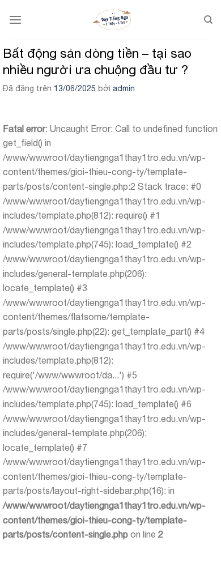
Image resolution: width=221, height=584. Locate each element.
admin (124, 88)
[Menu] (15, 19)
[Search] (208, 20)
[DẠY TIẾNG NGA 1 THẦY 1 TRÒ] (113, 20)
